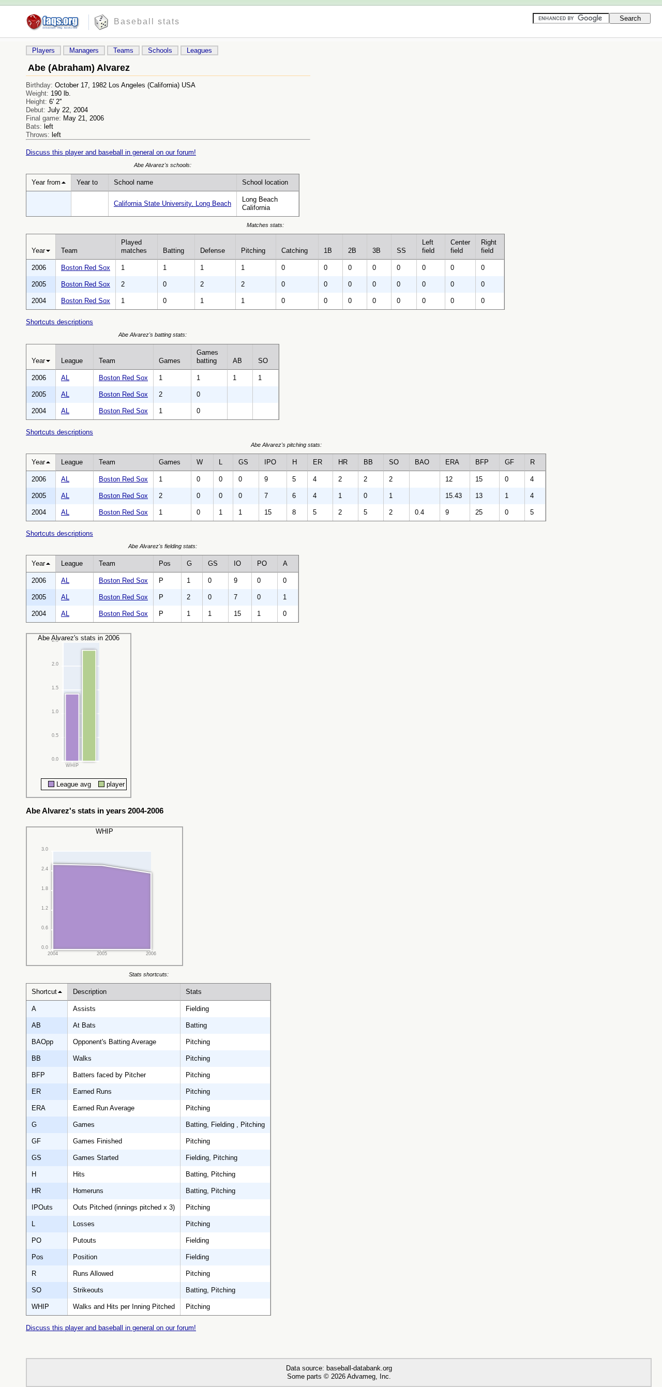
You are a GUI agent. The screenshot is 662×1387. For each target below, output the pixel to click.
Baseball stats (147, 21)
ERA (452, 462)
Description (90, 992)
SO (263, 361)
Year (38, 250)
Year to (87, 182)
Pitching (253, 250)
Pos (165, 563)
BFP (482, 462)
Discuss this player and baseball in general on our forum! (111, 152)
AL (65, 378)
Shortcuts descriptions (59, 322)
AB (237, 361)
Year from (46, 182)
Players (43, 50)
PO (262, 563)
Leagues (199, 50)
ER (317, 462)
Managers (84, 50)
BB (368, 462)
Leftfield (428, 246)
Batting (173, 250)
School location (265, 182)
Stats (194, 992)
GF (509, 462)
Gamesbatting (207, 357)
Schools (160, 50)
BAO (422, 462)
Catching (294, 250)
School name (133, 182)
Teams (123, 50)
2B (352, 250)
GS (243, 462)
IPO (270, 462)
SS (401, 250)
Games (169, 361)
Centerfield (460, 246)
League (72, 361)
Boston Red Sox (85, 268)
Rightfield (488, 246)
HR (343, 462)
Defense (212, 250)
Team (69, 250)
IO (237, 563)
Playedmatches (134, 246)
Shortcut (44, 992)
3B (376, 250)
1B (328, 250)
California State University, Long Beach (172, 203)
